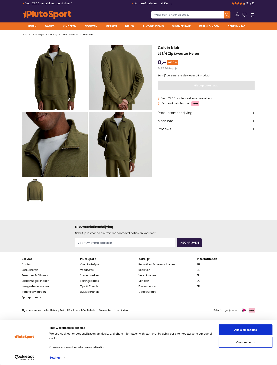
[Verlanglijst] (245, 14)
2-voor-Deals (153, 26)
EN (198, 286)
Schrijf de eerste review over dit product (184, 75)
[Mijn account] (237, 14)
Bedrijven (144, 270)
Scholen (143, 281)
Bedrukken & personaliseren (156, 264)
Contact (27, 264)
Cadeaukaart (147, 292)
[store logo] (46, 15)
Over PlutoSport (90, 264)
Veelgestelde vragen (35, 286)
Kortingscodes (89, 281)
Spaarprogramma (33, 297)
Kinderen (69, 26)
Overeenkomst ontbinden (113, 310)
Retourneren (30, 270)
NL (198, 264)
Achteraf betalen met (176, 103)
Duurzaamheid (89, 292)
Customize (243, 342)
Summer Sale (181, 26)
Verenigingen (209, 26)
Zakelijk (144, 259)
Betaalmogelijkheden (35, 281)
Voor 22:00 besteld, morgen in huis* (48, 3)
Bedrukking (237, 26)
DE (198, 281)
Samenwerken (89, 275)
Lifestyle (39, 34)
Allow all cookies (245, 329)
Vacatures (87, 270)
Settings (54, 357)
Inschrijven (189, 242)
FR (198, 275)
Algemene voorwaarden (36, 310)
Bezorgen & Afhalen (35, 275)
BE (198, 270)
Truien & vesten (70, 34)
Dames (49, 26)
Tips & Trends (89, 286)
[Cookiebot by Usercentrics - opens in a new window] (24, 357)
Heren (32, 26)
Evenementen (147, 286)
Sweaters (88, 34)
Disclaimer (74, 310)
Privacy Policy (59, 310)
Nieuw (129, 26)
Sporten (91, 26)
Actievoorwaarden (34, 292)
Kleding (52, 34)
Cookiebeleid (89, 310)
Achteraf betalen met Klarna (153, 3)
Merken (111, 26)
